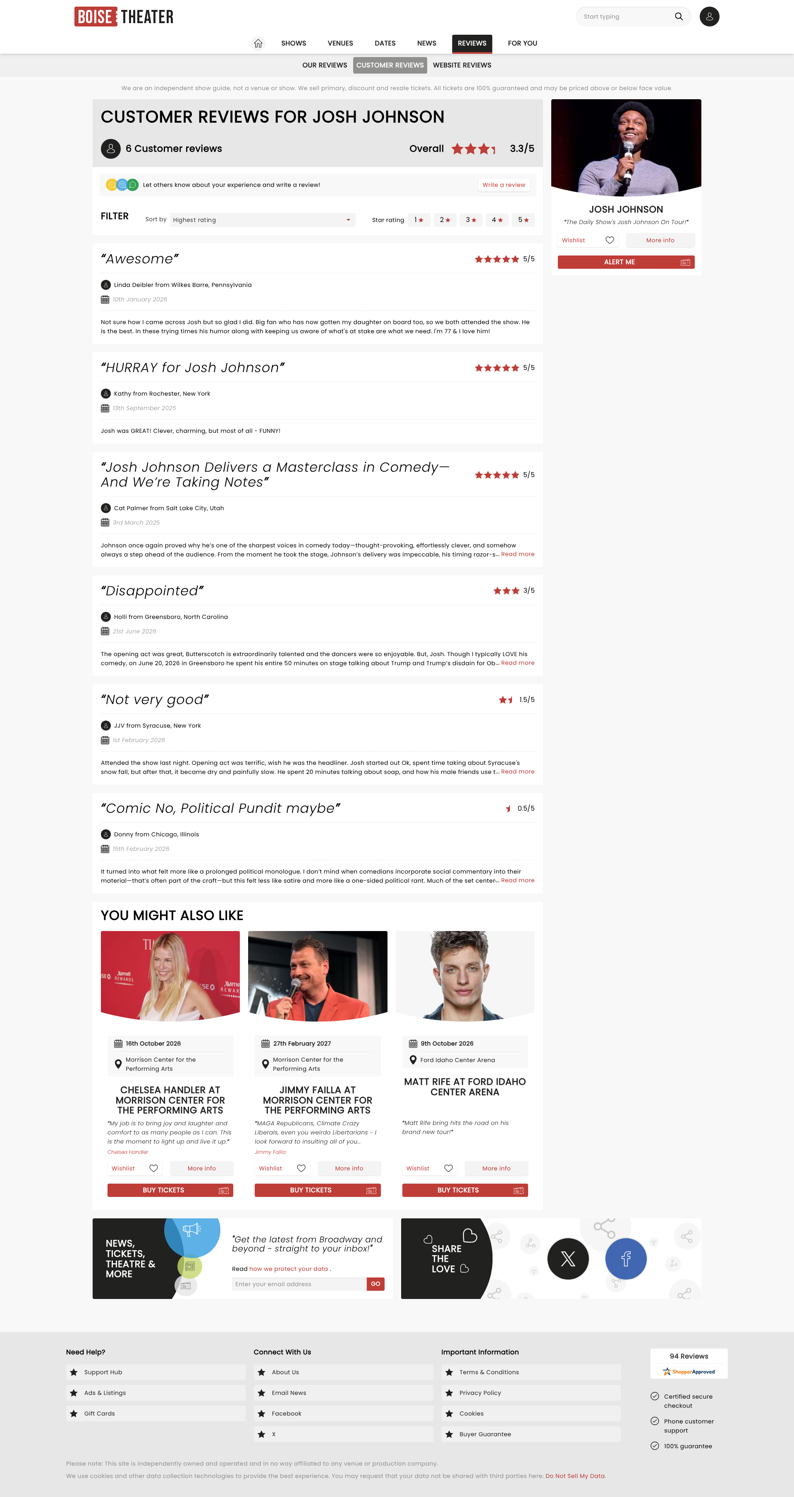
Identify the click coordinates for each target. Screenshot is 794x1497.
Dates (385, 43)
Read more (518, 554)
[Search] (680, 16)
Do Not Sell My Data (575, 1476)
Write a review (504, 185)
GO (375, 1284)
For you (523, 43)
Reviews (472, 43)
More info (202, 1168)
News (426, 43)
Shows (293, 43)
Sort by (156, 219)
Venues (341, 43)
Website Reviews (462, 65)
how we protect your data (289, 1269)
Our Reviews (324, 65)
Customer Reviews (390, 65)
